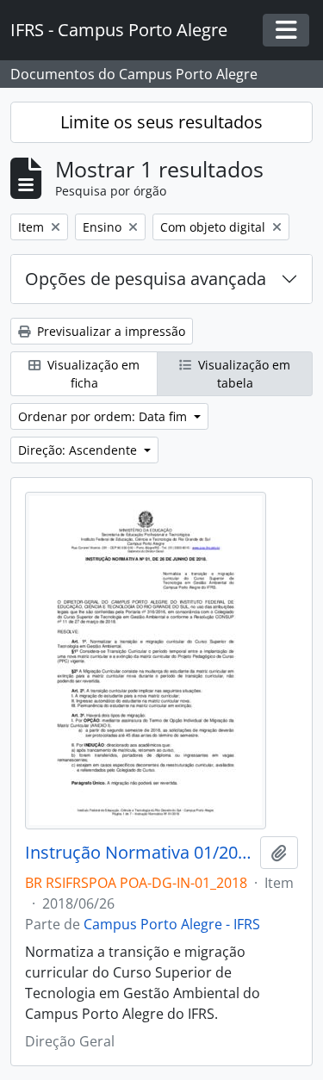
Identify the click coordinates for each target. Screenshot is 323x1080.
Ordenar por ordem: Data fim (104, 416)
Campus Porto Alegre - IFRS (172, 924)
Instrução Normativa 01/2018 (139, 852)
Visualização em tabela (242, 374)
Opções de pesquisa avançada (145, 278)
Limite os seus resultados (161, 121)
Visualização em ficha (92, 374)
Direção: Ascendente (79, 450)
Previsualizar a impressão (109, 331)
